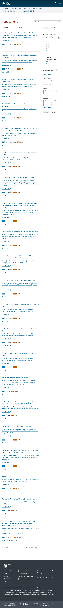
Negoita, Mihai (28, 37)
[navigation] (21, 27)
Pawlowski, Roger (22, 36)
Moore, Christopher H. (8, 182)
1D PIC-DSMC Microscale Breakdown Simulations (18, 280)
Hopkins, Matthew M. (8, 158)
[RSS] (56, 577)
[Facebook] (38, 577)
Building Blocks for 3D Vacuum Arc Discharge (17, 426)
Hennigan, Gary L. (18, 37)
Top (58, 608)
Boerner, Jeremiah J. (20, 158)
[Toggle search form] (55, 3)
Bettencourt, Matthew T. (14, 184)
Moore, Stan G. (31, 158)
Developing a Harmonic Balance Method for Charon (19, 33)
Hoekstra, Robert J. (7, 455)
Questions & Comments (44, 571)
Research (7, 8)
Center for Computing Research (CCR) (19, 11)
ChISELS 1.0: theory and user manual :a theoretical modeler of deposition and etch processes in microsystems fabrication (19, 523)
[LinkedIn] (50, 577)
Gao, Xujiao (13, 36)
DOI (3, 72)
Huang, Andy (5, 36)
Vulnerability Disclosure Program (40, 605)
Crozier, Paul (5, 160)
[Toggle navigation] (3, 9)
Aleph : (4, 476)
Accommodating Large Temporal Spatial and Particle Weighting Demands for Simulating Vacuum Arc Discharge (20, 205)
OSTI (3, 47)
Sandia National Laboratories (11, 590)
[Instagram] (41, 577)
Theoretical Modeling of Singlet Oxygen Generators (20, 499)
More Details (6, 41)
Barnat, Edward (19, 182)
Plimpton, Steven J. (13, 481)
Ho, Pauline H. (29, 528)
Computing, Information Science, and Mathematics (27, 8)
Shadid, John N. (10, 457)
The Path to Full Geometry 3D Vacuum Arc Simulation (20, 231)
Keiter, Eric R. (5, 459)
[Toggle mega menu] (60, 3)
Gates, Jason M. (32, 36)
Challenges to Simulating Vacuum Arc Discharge (18, 177)
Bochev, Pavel (17, 135)
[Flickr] (47, 577)
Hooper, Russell (19, 180)
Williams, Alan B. (24, 481)
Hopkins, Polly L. (19, 479)
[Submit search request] (59, 21)
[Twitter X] (53, 577)
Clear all (53, 27)
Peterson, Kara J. (22, 133)
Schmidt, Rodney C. (18, 528)
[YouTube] (44, 577)
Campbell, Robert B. (27, 184)
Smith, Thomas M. (32, 457)
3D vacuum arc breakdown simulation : (15, 377)
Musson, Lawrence (7, 37)
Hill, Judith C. (27, 502)
